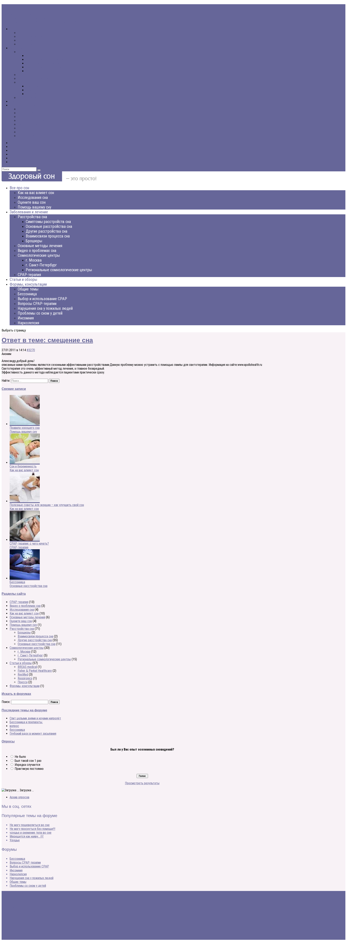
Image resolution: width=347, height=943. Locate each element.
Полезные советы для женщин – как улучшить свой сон (47, 505)
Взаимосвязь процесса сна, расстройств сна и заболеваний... (42, 22)
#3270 (31, 350)
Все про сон (18, 29)
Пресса (23, 682)
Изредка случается (27, 765)
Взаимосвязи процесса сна (43, 67)
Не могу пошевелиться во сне (30, 825)
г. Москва (32, 86)
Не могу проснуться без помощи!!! (32, 829)
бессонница (17, 730)
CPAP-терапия (27, 98)
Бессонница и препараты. (26, 722)
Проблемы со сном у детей (36, 128)
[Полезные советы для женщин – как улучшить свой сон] (25, 501)
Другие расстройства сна (43, 63)
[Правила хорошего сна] (25, 424)
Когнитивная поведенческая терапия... (26, 18)
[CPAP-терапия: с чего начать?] (25, 540)
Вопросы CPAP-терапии (33, 121)
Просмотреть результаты (142, 783)
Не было (20, 757)
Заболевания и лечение (25, 48)
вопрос (14, 726)
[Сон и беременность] (25, 462)
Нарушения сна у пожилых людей (39, 124)
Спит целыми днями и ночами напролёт (35, 718)
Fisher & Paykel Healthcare (35, 671)
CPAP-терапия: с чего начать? (29, 543)
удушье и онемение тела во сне (30, 833)
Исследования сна (30, 37)
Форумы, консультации (25, 105)
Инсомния (24, 132)
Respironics (25, 678)
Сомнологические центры (35, 82)
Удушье (15, 840)
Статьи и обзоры (21, 101)
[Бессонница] (25, 578)
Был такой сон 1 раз (28, 761)
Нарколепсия (26, 136)
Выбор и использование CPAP (37, 117)
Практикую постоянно (29, 769)
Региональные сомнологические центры (52, 94)
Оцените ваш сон (29, 40)
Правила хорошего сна (17, 14)
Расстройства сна (30, 52)
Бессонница (25, 113)
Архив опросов (19, 797)
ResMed (23, 674)
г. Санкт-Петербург (38, 90)
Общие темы (26, 109)
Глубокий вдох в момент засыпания (33, 733)
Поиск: (6, 702)
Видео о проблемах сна (33, 79)
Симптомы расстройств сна (44, 56)
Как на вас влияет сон (32, 33)
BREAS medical (27, 667)
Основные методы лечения (35, 75)
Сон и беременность (23, 466)
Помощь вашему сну (31, 44)
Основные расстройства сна (44, 59)
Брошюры (32, 71)
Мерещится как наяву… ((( (27, 836)
